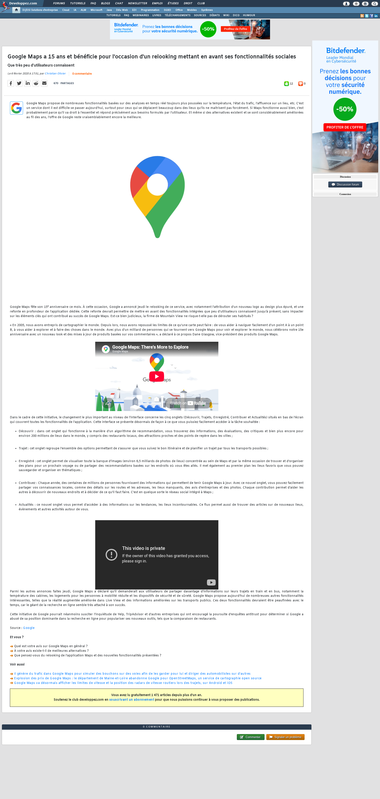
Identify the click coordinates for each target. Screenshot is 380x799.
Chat (119, 3)
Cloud (65, 10)
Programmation (150, 10)
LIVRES (156, 15)
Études (173, 3)
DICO (236, 15)
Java (109, 10)
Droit (187, 3)
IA (75, 10)
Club (201, 3)
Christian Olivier (55, 73)
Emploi (157, 3)
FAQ (93, 3)
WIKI (226, 15)
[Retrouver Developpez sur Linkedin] (376, 16)
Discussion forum (347, 184)
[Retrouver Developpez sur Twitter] (367, 16)
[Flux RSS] (362, 16)
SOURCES (200, 15)
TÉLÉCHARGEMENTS (177, 15)
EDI (134, 10)
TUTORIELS (113, 15)
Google (29, 628)
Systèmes (207, 10)
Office (179, 10)
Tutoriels (77, 3)
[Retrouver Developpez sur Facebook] (371, 16)
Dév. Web (122, 10)
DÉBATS (215, 15)
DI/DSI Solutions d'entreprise (40, 10)
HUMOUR (249, 15)
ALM (83, 10)
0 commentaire (82, 74)
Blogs (105, 3)
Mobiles (192, 10)
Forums (59, 3)
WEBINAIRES (141, 15)
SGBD (167, 10)
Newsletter (137, 3)
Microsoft (96, 10)
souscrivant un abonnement (131, 700)
